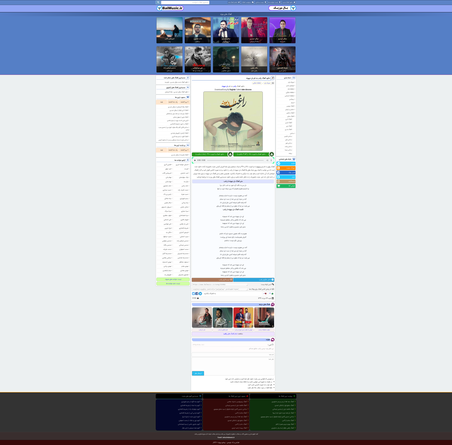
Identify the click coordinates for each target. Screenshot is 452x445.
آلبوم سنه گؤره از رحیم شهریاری (190, 401)
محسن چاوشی (166, 241)
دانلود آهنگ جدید (288, 2)
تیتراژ (292, 103)
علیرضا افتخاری (183, 228)
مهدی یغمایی (184, 270)
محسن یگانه (167, 245)
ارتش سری (282, 70)
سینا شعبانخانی (183, 215)
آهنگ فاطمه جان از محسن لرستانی (283, 409)
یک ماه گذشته (173, 102)
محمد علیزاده (167, 249)
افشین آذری (167, 164)
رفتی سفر (254, 70)
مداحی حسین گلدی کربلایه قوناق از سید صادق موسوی (277, 416)
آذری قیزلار (226, 41)
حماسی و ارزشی (289, 109)
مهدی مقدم (184, 266)
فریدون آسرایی (183, 232)
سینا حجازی (184, 211)
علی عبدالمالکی (198, 68)
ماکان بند (168, 232)
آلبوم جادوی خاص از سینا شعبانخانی (189, 424)
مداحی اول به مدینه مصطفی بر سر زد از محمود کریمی (173, 140)
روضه (290, 153)
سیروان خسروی (166, 207)
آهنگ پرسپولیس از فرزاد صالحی (237, 401)
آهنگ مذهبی (290, 113)
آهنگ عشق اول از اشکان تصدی (284, 405)
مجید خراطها (167, 236)
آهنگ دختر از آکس (241, 424)
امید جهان (168, 169)
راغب (234, 86)
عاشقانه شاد (291, 89)
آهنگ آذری (288, 119)
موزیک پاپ (291, 82)
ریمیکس (291, 99)
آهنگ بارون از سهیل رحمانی (180, 117)
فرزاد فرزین (168, 228)
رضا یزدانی (185, 203)
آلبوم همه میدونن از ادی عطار (191, 428)
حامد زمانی (185, 186)
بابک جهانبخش (183, 177)
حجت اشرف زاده (183, 190)
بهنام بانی (168, 177)
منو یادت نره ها (198, 70)
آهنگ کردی (288, 123)
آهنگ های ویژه (226, 14)
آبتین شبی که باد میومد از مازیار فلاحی (177, 120)
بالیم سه (282, 41)
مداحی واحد (288, 146)
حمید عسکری (167, 190)
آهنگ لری (289, 126)
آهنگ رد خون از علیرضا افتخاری (179, 124)
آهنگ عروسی (290, 106)
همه (161, 102)
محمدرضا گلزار (167, 253)
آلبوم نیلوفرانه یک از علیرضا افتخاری (189, 409)
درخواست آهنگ (246, 2)
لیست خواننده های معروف (173, 279)
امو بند (186, 169)
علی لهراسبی (167, 224)
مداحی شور (289, 143)
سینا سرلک (168, 211)
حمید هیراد (184, 194)
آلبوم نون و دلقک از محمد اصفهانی (189, 420)
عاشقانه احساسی (289, 96)
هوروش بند (167, 274)
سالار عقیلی (254, 68)
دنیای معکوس (226, 70)
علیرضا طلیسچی (282, 68)
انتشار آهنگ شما (232, 2)
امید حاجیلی (184, 173)
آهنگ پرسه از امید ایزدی (239, 428)
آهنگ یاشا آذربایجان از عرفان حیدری (178, 107)
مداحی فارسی (288, 136)
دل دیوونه (225, 86)
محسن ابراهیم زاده (169, 68)
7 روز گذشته (184, 102)
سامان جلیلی (184, 207)
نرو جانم (169, 70)
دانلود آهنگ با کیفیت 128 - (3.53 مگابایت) (251, 154)
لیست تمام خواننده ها (173, 283)
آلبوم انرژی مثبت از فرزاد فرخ (191, 416)
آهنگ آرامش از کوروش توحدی (179, 133)
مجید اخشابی (184, 236)
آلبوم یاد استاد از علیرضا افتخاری (190, 405)
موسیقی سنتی (290, 85)
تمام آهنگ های (230, 333)
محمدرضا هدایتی (183, 258)
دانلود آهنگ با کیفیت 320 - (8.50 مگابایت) (210, 154)
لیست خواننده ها (273, 2)
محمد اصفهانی (183, 249)
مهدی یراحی (167, 266)
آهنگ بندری (288, 129)
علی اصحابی (167, 219)
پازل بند (186, 181)
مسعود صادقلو (184, 262)
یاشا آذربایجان (254, 41)
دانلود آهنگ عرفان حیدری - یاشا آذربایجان (176, 92)
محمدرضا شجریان (183, 253)
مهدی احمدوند (166, 262)
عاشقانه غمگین (290, 92)
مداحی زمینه (288, 150)
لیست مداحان (260, 2)
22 (270, 293)
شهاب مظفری (167, 215)
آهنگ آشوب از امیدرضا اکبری (180, 136)
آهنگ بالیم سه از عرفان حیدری (179, 155)
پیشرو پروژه (221, 442)
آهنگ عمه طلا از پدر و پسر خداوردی (283, 401)
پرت (169, 41)
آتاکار (214, 442)
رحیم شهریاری (184, 198)
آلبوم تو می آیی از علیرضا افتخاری (189, 413)
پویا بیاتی (168, 181)
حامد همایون (198, 38)
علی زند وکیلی (184, 224)
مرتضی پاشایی (166, 258)
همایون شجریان (183, 274)
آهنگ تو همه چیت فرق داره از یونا (283, 413)
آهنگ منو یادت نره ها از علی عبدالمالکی (177, 114)
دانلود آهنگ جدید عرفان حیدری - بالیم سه (176, 82)
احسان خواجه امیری (182, 164)
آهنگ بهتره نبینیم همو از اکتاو (285, 424)
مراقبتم (198, 41)
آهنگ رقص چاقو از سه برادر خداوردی (282, 428)
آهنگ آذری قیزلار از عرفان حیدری (179, 110)
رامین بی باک (167, 194)
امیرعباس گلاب (169, 38)
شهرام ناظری (184, 219)
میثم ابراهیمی (167, 270)
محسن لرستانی (183, 245)
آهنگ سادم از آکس (288, 420)
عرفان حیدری (282, 38)
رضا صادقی (226, 68)
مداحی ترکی (288, 140)
